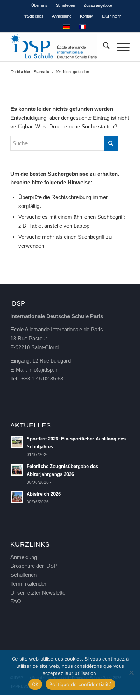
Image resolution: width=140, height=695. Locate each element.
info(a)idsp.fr (42, 370)
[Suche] (103, 47)
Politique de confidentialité (80, 684)
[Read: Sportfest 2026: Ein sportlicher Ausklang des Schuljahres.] (16, 442)
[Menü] (120, 47)
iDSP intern (111, 16)
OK (35, 684)
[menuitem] (39, 5)
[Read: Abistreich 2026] (16, 497)
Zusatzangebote (98, 5)
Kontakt (86, 16)
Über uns (39, 5)
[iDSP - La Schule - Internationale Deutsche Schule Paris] (58, 47)
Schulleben (65, 5)
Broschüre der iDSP (33, 566)
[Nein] (131, 672)
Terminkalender (28, 584)
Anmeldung (61, 16)
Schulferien (23, 575)
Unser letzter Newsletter (38, 593)
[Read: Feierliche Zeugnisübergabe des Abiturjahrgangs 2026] (16, 469)
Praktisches (33, 16)
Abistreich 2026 (44, 494)
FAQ (15, 601)
